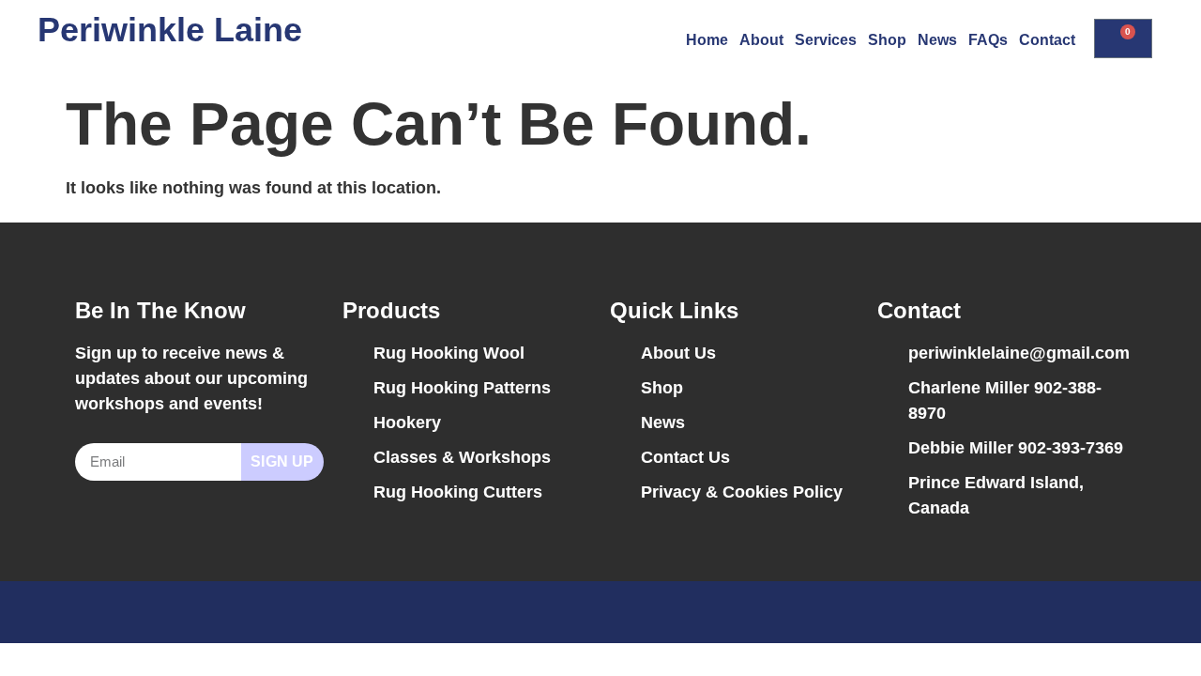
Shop (887, 40)
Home (707, 40)
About (761, 40)
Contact (1047, 40)
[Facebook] (1074, 612)
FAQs (988, 40)
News (937, 40)
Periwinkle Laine (170, 29)
